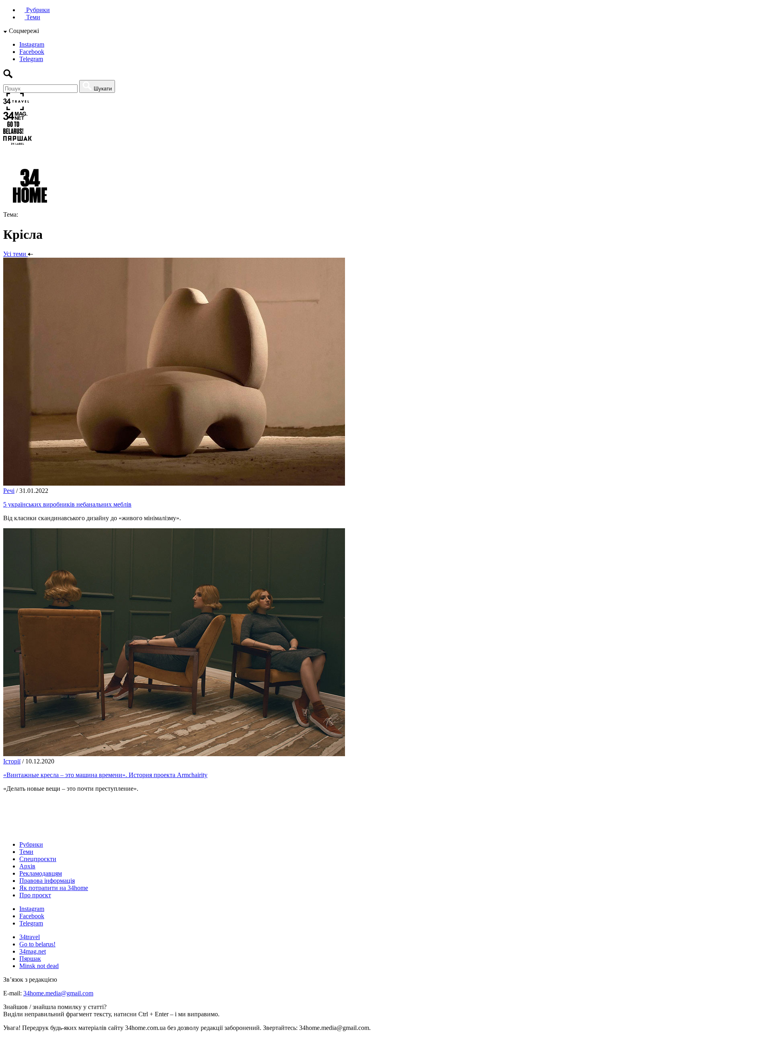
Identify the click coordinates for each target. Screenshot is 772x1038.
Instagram (31, 44)
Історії (12, 761)
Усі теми (15, 253)
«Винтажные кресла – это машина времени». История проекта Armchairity (105, 774)
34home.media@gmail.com (58, 993)
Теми (32, 17)
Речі (8, 490)
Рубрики (37, 9)
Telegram (31, 58)
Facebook (31, 51)
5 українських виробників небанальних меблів (67, 504)
